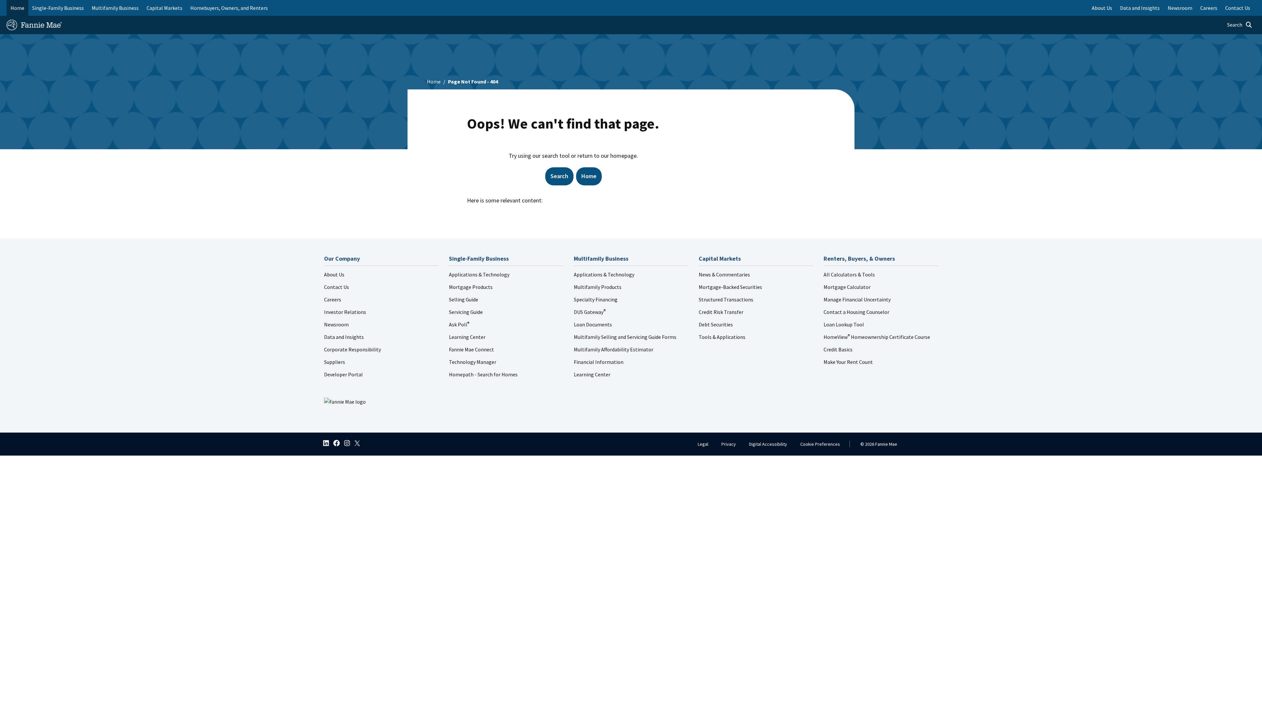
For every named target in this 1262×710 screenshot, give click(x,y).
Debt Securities (716, 324)
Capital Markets (164, 8)
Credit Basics (838, 349)
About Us (334, 274)
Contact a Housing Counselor (856, 312)
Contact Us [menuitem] (1237, 8)
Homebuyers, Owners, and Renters (229, 8)
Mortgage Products (471, 287)
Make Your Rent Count (848, 362)
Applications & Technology (479, 274)
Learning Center (467, 337)
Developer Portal (343, 374)
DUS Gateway (590, 312)
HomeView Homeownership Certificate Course (877, 337)
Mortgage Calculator (847, 287)
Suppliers (334, 362)
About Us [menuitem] (1102, 8)
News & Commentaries (724, 274)
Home (17, 8)
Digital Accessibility (768, 444)
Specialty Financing (596, 299)
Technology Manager (472, 362)
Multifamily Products (597, 287)
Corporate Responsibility (352, 349)
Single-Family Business (58, 8)
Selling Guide (463, 299)
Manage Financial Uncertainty (857, 299)
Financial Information (598, 362)
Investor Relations (345, 312)
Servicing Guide (466, 312)
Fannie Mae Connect (471, 349)
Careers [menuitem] (1208, 8)
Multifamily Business (115, 8)
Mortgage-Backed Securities (730, 287)
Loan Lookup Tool (844, 324)
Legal (703, 444)
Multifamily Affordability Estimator (613, 349)
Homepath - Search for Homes (483, 374)
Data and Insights (344, 337)
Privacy (728, 444)
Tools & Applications (722, 337)
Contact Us (336, 287)
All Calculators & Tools (849, 274)
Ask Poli (459, 324)
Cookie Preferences (820, 444)
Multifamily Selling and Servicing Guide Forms (625, 337)
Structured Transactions (726, 299)
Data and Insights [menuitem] (1140, 8)
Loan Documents (593, 324)
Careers (332, 299)
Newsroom (336, 324)
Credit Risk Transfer (721, 312)
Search (559, 176)
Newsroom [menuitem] (1180, 8)
